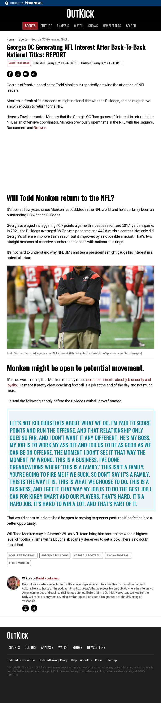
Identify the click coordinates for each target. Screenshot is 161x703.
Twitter (18, 74)
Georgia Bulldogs (56, 555)
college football (23, 555)
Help (74, 660)
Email (26, 74)
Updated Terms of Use (21, 660)
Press (99, 660)
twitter (34, 608)
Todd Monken (19, 563)
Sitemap (111, 660)
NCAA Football (119, 555)
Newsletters (112, 25)
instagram (25, 608)
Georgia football (88, 555)
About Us (86, 660)
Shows (93, 25)
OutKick (80, 13)
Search (131, 25)
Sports (30, 25)
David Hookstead (19, 62)
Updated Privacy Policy (53, 660)
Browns (40, 127)
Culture (46, 25)
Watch (78, 25)
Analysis (63, 25)
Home (10, 39)
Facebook (10, 74)
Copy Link (34, 74)
